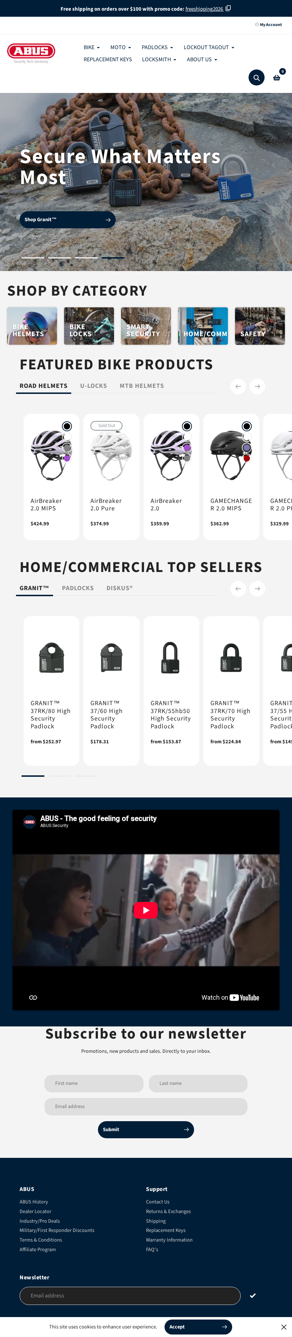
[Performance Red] (247, 458)
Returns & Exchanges (168, 1211)
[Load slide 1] (33, 259)
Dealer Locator (35, 1211)
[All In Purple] (67, 458)
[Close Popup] (284, 1326)
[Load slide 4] (113, 259)
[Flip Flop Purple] (247, 447)
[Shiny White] (67, 437)
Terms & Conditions (41, 1240)
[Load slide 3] (86, 259)
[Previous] (238, 386)
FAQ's (152, 1249)
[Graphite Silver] (67, 447)
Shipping (156, 1221)
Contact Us (158, 1202)
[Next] (257, 386)
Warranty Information (169, 1240)
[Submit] (253, 1295)
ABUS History (34, 1202)
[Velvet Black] (67, 426)
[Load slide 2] (59, 259)
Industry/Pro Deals (40, 1221)
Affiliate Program (38, 1249)
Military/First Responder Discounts (57, 1230)
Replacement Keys (166, 1230)
